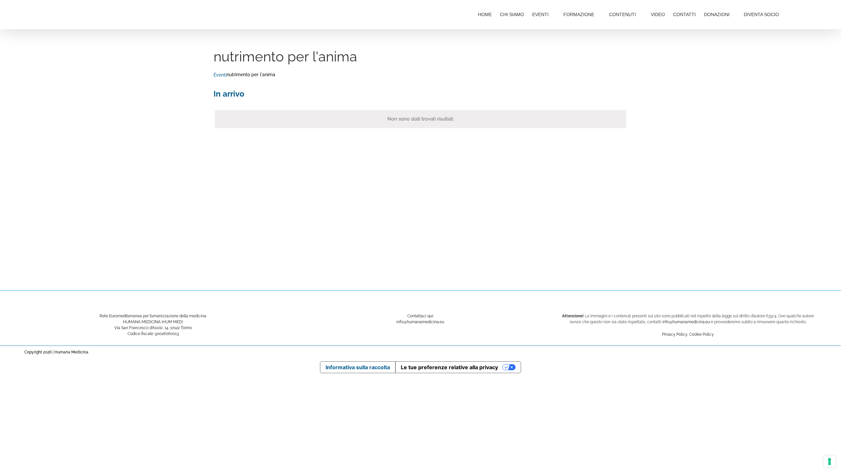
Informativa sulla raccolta (358, 367)
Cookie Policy (701, 334)
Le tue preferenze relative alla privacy (449, 367)
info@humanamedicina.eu (686, 322)
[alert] (420, 119)
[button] (801, 14)
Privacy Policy (674, 334)
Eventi (220, 75)
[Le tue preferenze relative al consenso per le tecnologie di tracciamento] (829, 461)
